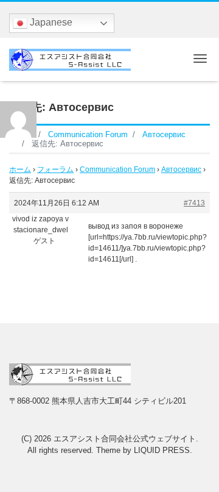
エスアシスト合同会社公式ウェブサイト (125, 438)
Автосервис (181, 169)
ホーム (20, 169)
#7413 (194, 203)
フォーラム (55, 169)
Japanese (49, 22)
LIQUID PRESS (162, 450)
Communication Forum (117, 169)
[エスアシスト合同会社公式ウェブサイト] (70, 58)
